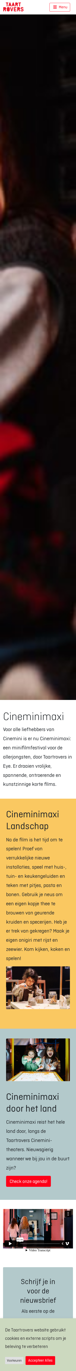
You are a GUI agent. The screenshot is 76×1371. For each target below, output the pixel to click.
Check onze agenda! (28, 1181)
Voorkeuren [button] (14, 1360)
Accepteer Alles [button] (40, 1360)
